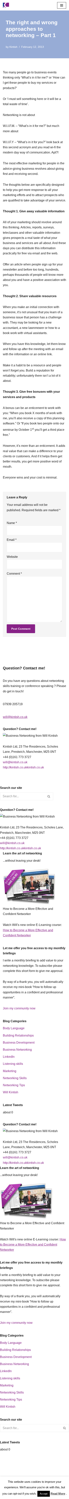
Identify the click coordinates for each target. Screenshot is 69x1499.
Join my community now (19, 1008)
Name (12, 523)
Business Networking (17, 1049)
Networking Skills (15, 1078)
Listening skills (13, 1063)
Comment (14, 573)
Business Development (18, 1042)
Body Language (14, 1028)
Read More (58, 1493)
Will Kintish (10, 1092)
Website (12, 556)
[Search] (49, 796)
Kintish (13, 46)
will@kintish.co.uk (15, 717)
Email (11, 539)
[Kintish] (7, 5)
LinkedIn (9, 1056)
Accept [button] (44, 1493)
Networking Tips (14, 1085)
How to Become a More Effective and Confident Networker (33, 1244)
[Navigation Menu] (61, 5)
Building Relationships (18, 1035)
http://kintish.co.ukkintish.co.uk (23, 767)
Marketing (9, 1071)
